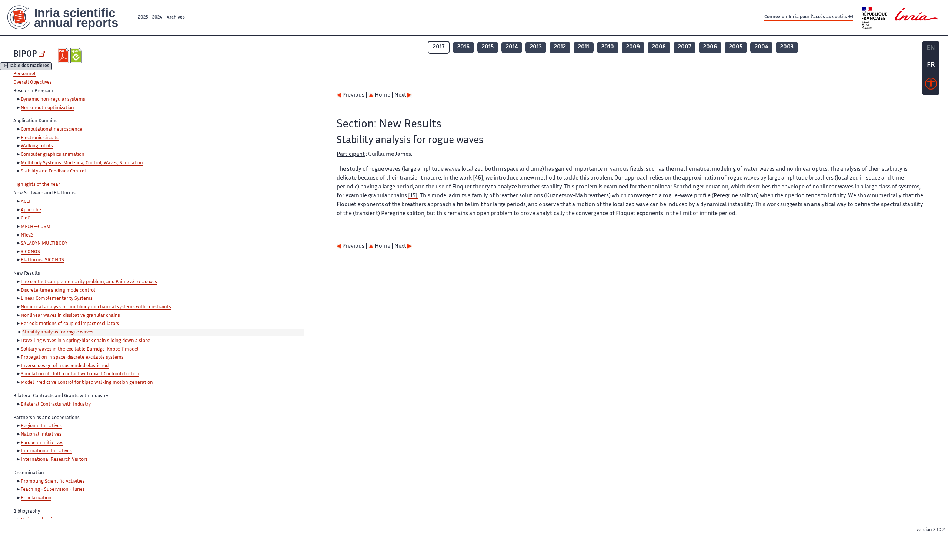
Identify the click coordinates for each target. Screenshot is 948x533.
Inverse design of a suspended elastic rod (65, 366)
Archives (176, 18)
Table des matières (29, 66)
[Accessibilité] (931, 85)
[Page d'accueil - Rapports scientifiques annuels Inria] (68, 17)
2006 (710, 47)
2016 (463, 47)
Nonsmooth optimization (47, 108)
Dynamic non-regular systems (53, 99)
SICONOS (30, 252)
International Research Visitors (54, 459)
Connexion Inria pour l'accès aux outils (806, 17)
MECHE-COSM (35, 227)
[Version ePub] (76, 55)
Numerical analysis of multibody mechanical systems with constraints (96, 307)
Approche (31, 210)
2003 (787, 47)
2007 (684, 47)
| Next (399, 95)
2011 (583, 47)
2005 (735, 47)
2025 (143, 18)
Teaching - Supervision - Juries (53, 489)
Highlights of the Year (36, 184)
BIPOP (25, 54)
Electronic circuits (40, 138)
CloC (25, 218)
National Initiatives (41, 434)
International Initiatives (46, 451)
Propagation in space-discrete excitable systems (72, 357)
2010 (607, 47)
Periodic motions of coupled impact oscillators (70, 324)
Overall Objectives (32, 82)
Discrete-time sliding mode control (58, 290)
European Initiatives (42, 443)
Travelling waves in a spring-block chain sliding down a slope (85, 341)
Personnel (24, 74)
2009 (633, 47)
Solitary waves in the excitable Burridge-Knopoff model (79, 349)
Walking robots (37, 146)
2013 (536, 47)
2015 (488, 47)
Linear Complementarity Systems (57, 298)
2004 (761, 47)
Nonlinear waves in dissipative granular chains (70, 316)
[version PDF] (64, 55)
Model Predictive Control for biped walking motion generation (87, 383)
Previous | (354, 95)
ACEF (26, 202)
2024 (157, 18)
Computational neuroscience (51, 129)
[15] (413, 196)
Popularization (36, 498)
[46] (478, 178)
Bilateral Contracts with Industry (56, 404)
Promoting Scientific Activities (53, 481)
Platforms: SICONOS (42, 260)
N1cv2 (27, 235)
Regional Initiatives (41, 426)
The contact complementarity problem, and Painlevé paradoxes (89, 282)
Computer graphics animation (52, 154)
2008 (659, 47)
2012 (560, 47)
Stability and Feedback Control (53, 171)
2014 (512, 47)
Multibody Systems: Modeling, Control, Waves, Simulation (82, 163)
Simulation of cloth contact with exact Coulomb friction (80, 374)
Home (382, 95)
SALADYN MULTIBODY (44, 243)
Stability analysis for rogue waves (57, 332)
